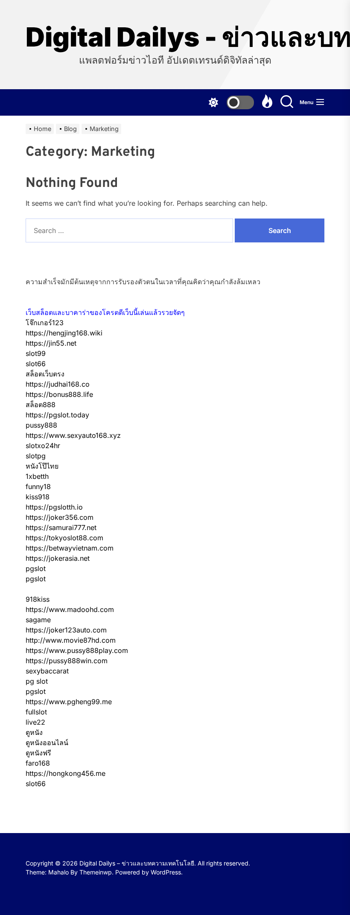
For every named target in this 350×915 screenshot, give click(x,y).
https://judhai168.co (58, 384)
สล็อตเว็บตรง (45, 374)
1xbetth (37, 476)
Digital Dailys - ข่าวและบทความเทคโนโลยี (175, 37)
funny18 (38, 486)
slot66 (36, 363)
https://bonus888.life (59, 394)
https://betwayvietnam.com (70, 548)
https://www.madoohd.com (70, 609)
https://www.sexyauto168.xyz (73, 435)
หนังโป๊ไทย (42, 466)
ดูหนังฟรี (38, 753)
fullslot (36, 712)
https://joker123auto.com (66, 630)
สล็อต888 (40, 404)
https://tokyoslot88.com (64, 537)
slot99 (36, 353)
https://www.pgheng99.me (69, 701)
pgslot (36, 568)
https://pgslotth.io (54, 507)
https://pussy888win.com (67, 660)
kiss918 (38, 496)
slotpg (36, 456)
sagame (38, 619)
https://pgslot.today (57, 415)
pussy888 (41, 425)
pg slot (37, 681)
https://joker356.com (59, 517)
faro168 (38, 763)
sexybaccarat (47, 671)
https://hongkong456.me (65, 773)
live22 (35, 722)
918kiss (38, 599)
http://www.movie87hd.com (71, 640)
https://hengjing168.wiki (64, 333)
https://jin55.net (51, 343)
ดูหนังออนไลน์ (47, 742)
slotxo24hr (43, 445)
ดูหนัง (34, 732)
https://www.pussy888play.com (77, 650)
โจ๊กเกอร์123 (45, 322)
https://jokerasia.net (58, 558)
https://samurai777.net (61, 527)
